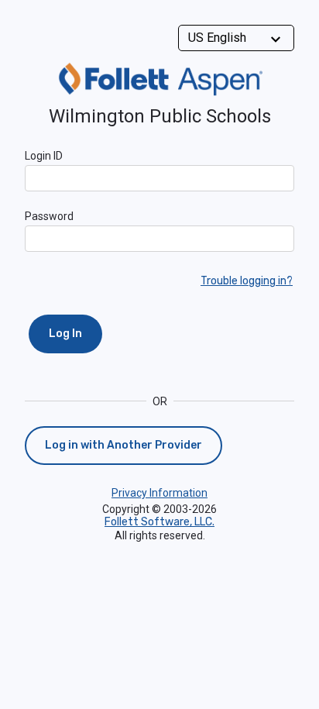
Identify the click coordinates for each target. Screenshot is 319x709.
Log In (65, 333)
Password (49, 216)
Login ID (44, 156)
